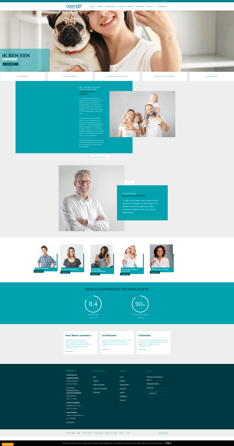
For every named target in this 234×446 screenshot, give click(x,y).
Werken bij (123, 396)
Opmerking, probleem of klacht (155, 378)
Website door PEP (163, 433)
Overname (144, 335)
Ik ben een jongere (69, 76)
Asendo (73, 433)
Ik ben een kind (22, 76)
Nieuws (122, 392)
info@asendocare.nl (72, 390)
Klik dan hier (10, 64)
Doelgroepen (124, 385)
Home (121, 377)
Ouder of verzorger (100, 388)
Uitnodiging (109, 335)
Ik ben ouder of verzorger (164, 76)
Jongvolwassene (99, 385)
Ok (168, 443)
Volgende (132, 183)
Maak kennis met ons (100, 157)
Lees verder (69, 351)
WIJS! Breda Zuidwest (78, 335)
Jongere (96, 381)
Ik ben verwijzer (212, 76)
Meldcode (150, 388)
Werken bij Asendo (153, 384)
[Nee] (232, 443)
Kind (94, 377)
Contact (123, 400)
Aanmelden (164, 1)
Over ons (123, 388)
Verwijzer (96, 392)
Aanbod (122, 381)
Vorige (127, 183)
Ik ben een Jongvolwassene (117, 76)
